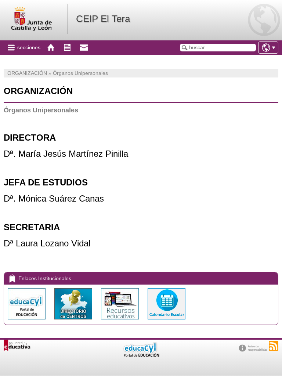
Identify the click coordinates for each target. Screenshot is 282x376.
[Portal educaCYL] (27, 321)
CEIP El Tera (103, 19)
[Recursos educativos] (120, 321)
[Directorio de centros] (74, 321)
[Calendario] (166, 321)
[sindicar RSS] (273, 346)
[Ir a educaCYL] (141, 355)
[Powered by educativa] (17, 345)
